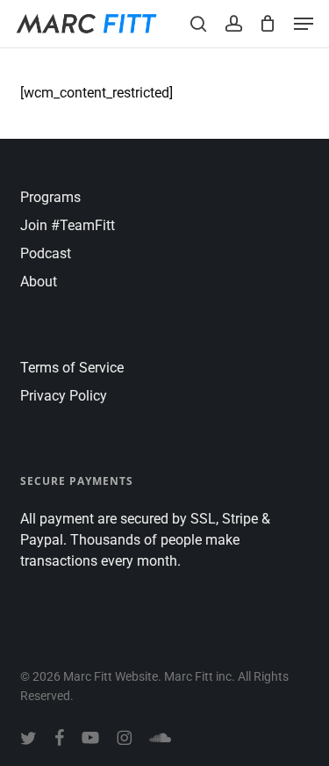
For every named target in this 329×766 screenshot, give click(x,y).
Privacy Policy (63, 395)
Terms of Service (72, 367)
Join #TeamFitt (67, 225)
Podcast (45, 253)
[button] (303, 24)
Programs (50, 197)
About (38, 281)
